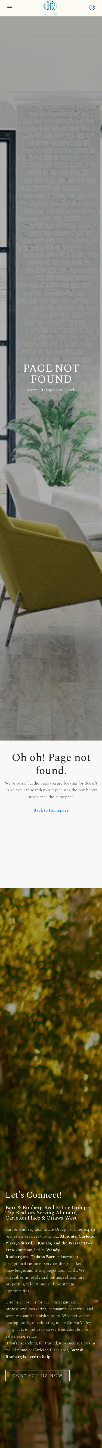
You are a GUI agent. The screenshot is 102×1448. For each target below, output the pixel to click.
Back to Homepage (51, 810)
